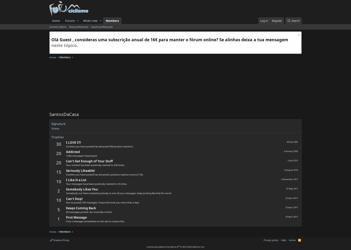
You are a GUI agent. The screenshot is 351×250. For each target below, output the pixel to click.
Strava (55, 128)
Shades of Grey (60, 240)
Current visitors (57, 26)
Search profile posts (102, 26)
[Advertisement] (159, 85)
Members (112, 20)
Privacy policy (271, 240)
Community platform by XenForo (176, 246)
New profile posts (78, 26)
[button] (77, 20)
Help (283, 240)
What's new (90, 20)
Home (56, 20)
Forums (70, 20)
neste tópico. (64, 45)
